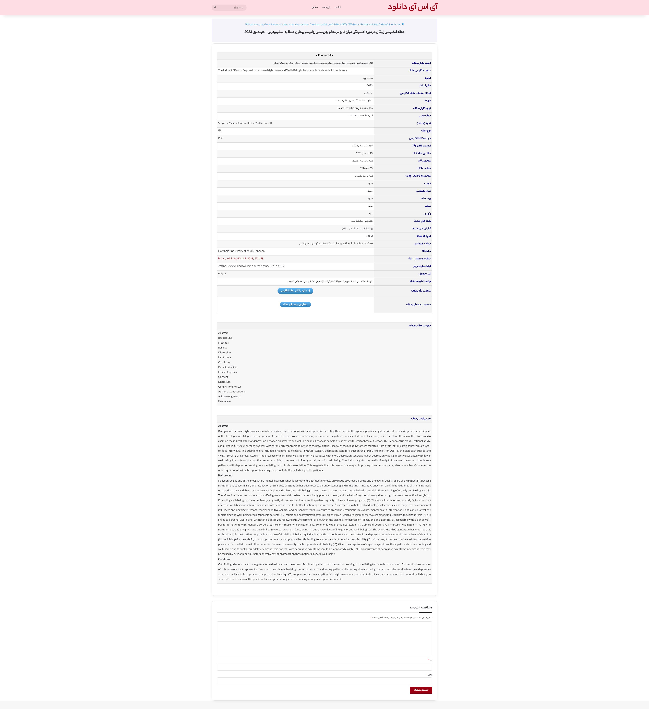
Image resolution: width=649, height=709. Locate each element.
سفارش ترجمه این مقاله (295, 304)
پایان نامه (326, 7)
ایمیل (429, 675)
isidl (339, 7)
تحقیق (315, 7)
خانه (400, 24)
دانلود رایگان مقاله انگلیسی (293, 290)
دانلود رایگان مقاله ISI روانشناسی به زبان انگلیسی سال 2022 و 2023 (369, 24)
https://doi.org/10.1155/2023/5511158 (240, 259)
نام (430, 660)
